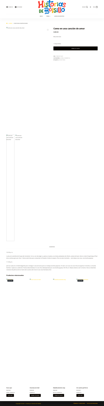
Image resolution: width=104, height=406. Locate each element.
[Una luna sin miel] (40, 332)
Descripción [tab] (52, 246)
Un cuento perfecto (82, 388)
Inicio (41, 16)
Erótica (55, 392)
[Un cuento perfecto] (87, 332)
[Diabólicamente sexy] (63, 332)
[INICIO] (6, 23)
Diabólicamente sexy (59, 388)
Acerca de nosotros (59, 16)
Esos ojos (9, 388)
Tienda (47, 16)
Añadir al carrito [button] (35, 395)
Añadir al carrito (75, 48)
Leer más (10, 395)
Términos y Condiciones (79, 403)
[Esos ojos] (17, 332)
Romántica (67, 58)
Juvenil (62, 58)
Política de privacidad (92, 403)
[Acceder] (90, 7)
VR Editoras (62, 60)
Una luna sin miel (34, 388)
